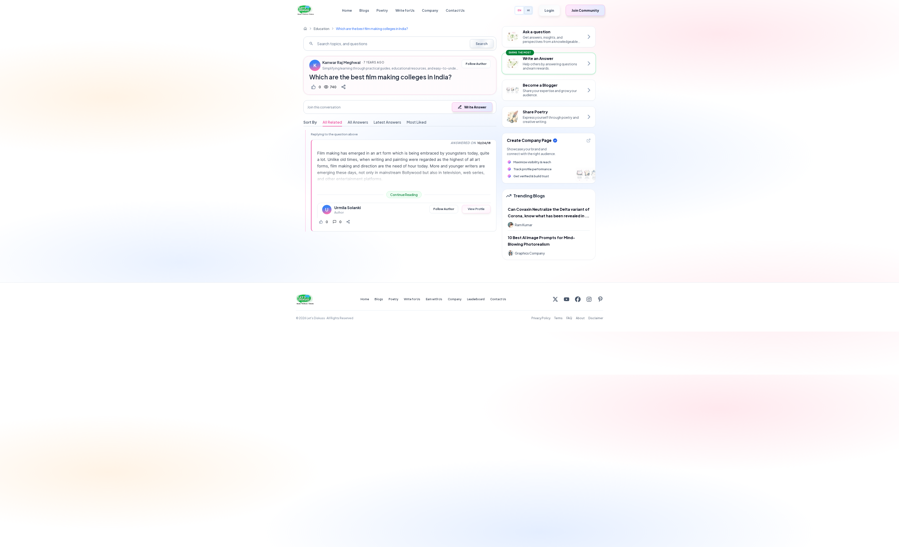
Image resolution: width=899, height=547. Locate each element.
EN (519, 10)
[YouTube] (566, 299)
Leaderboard (476, 299)
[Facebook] (578, 299)
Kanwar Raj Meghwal (341, 62)
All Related (332, 122)
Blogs (364, 10)
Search (482, 43)
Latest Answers (387, 122)
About (580, 318)
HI (528, 10)
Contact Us (455, 10)
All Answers (358, 122)
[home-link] (305, 28)
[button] (399, 107)
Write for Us (404, 10)
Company (430, 10)
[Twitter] (555, 299)
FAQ (569, 318)
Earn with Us (434, 299)
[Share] (343, 87)
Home (347, 10)
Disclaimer (595, 318)
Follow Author (476, 64)
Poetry (382, 10)
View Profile (476, 209)
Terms (558, 318)
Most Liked (416, 122)
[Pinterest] (600, 299)
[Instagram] (589, 299)
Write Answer (475, 107)
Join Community (585, 10)
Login (549, 10)
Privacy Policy (540, 318)
